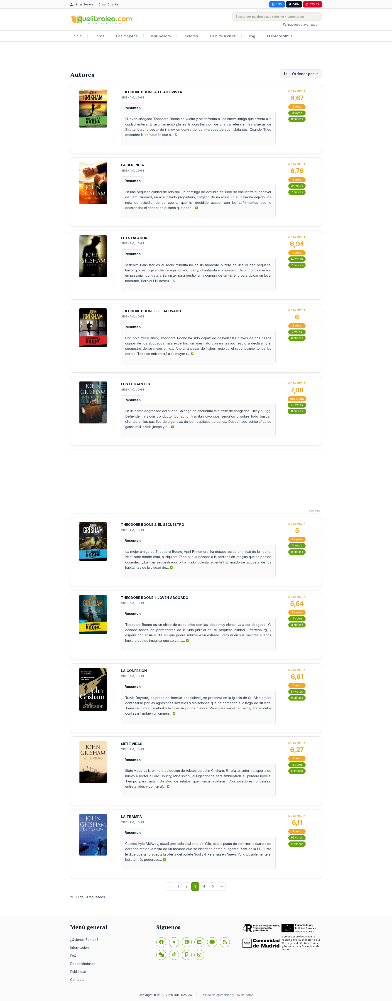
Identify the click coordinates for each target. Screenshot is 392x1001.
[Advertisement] (196, 56)
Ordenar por (303, 73)
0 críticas (297, 119)
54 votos (297, 691)
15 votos (297, 764)
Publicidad (78, 971)
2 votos (297, 332)
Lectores (190, 36)
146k (296, 4)
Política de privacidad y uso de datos (227, 995)
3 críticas (297, 625)
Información (79, 947)
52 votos (297, 259)
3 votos (297, 113)
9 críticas (297, 697)
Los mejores (127, 36)
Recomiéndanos (83, 964)
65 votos (297, 837)
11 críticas (297, 844)
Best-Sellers (160, 36)
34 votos (297, 185)
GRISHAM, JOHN (132, 97)
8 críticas (297, 411)
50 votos (297, 405)
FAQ (73, 956)
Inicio (77, 36)
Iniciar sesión (84, 4)
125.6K (314, 4)
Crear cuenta (108, 4)
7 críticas (297, 192)
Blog (251, 36)
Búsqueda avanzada (302, 24)
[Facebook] (161, 942)
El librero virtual (280, 36)
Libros (98, 36)
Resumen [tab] (133, 108)
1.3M (279, 4)
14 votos (297, 618)
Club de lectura (223, 36)
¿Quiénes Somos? (84, 939)
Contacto (77, 979)
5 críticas (297, 770)
